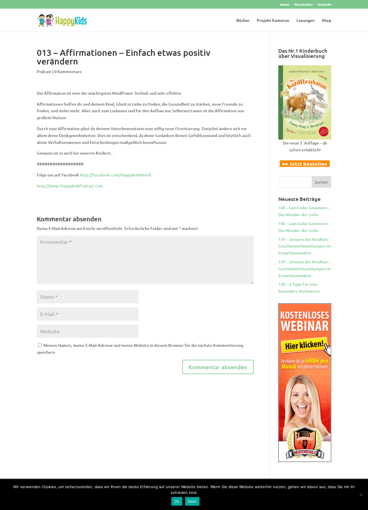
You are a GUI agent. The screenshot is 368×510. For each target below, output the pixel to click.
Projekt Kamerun (273, 20)
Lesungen (305, 20)
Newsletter (303, 5)
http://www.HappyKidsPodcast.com (70, 186)
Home (284, 5)
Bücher (243, 20)
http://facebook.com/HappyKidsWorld (115, 175)
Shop (326, 20)
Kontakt (324, 5)
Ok (176, 501)
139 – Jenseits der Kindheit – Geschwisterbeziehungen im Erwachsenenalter (304, 246)
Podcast (44, 71)
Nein (192, 501)
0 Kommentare (68, 71)
